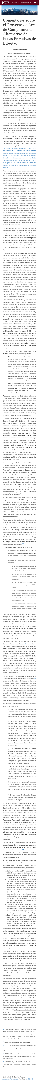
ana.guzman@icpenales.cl (10, 1079)
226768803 (29, 1079)
